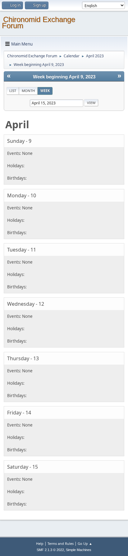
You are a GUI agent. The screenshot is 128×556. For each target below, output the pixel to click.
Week (45, 90)
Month (28, 90)
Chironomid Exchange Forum (38, 22)
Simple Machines (78, 550)
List (12, 90)
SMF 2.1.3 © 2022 (50, 550)
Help (39, 543)
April (17, 124)
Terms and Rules (61, 543)
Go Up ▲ (85, 543)
